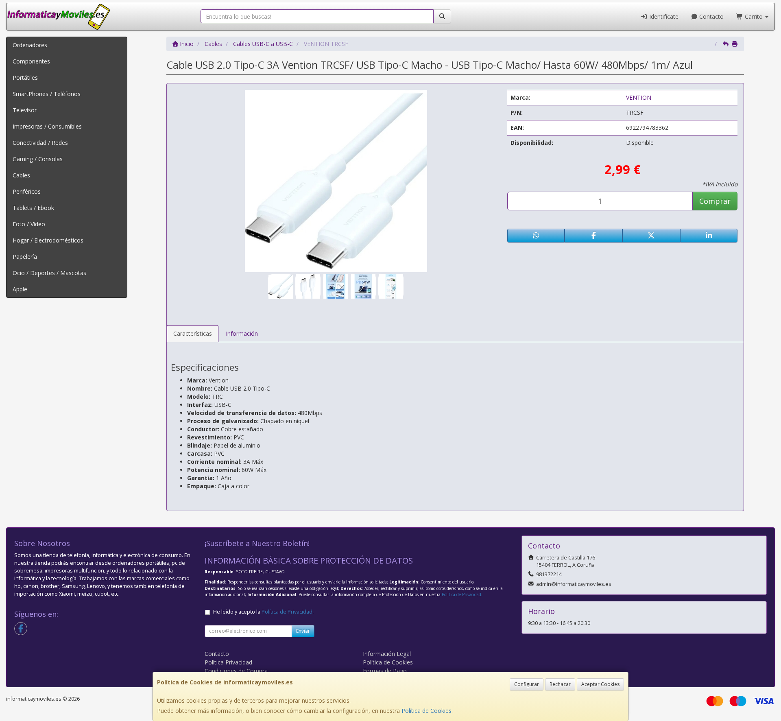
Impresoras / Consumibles (47, 126)
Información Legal (387, 654)
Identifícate (663, 16)
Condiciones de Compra (236, 671)
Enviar (303, 630)
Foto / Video (29, 224)
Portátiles (25, 77)
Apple (20, 289)
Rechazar (560, 684)
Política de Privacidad (461, 594)
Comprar (715, 201)
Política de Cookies (426, 710)
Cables (21, 175)
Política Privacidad (228, 662)
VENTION (638, 97)
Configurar (526, 684)
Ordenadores (30, 45)
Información (242, 333)
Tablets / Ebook (33, 208)
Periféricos (27, 191)
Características (192, 333)
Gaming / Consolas (38, 159)
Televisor (25, 110)
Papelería (25, 256)
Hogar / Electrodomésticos (48, 240)
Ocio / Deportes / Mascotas (49, 273)
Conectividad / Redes (40, 142)
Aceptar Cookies (600, 684)
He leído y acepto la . (263, 611)
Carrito (753, 16)
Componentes (31, 61)
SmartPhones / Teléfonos (47, 94)
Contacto (711, 16)
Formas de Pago (385, 671)
